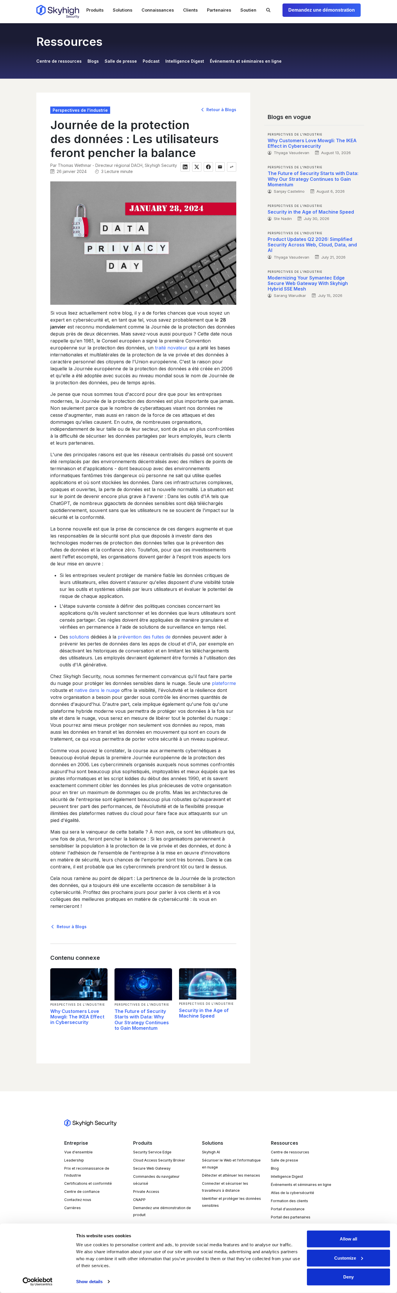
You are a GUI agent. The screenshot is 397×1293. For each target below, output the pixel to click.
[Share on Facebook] (208, 167)
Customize (345, 1257)
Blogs (93, 61)
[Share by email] (220, 167)
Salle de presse (121, 61)
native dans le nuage (97, 690)
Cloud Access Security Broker (159, 1160)
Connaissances (158, 10)
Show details (89, 1281)
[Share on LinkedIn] (185, 167)
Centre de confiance (82, 1191)
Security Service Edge (152, 1152)
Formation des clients (289, 1201)
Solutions (122, 10)
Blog (275, 1168)
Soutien (248, 10)
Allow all (348, 1238)
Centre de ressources (59, 61)
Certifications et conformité (88, 1183)
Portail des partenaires (290, 1217)
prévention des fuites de (144, 637)
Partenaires (219, 10)
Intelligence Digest (184, 61)
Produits (94, 10)
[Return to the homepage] (57, 11)
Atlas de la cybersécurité (292, 1193)
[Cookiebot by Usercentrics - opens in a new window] (37, 1281)
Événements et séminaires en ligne (246, 61)
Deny (348, 1276)
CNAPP (139, 1200)
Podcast (151, 61)
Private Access (146, 1191)
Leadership (74, 1160)
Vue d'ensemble (78, 1152)
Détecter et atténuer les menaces (231, 1175)
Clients (190, 10)
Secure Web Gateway (152, 1168)
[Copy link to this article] (231, 167)
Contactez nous (77, 1200)
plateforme (224, 683)
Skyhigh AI (211, 1152)
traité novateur (171, 348)
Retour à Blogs (220, 109)
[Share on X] (196, 167)
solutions (79, 637)
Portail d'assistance (288, 1209)
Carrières (72, 1208)
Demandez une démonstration (321, 10)
